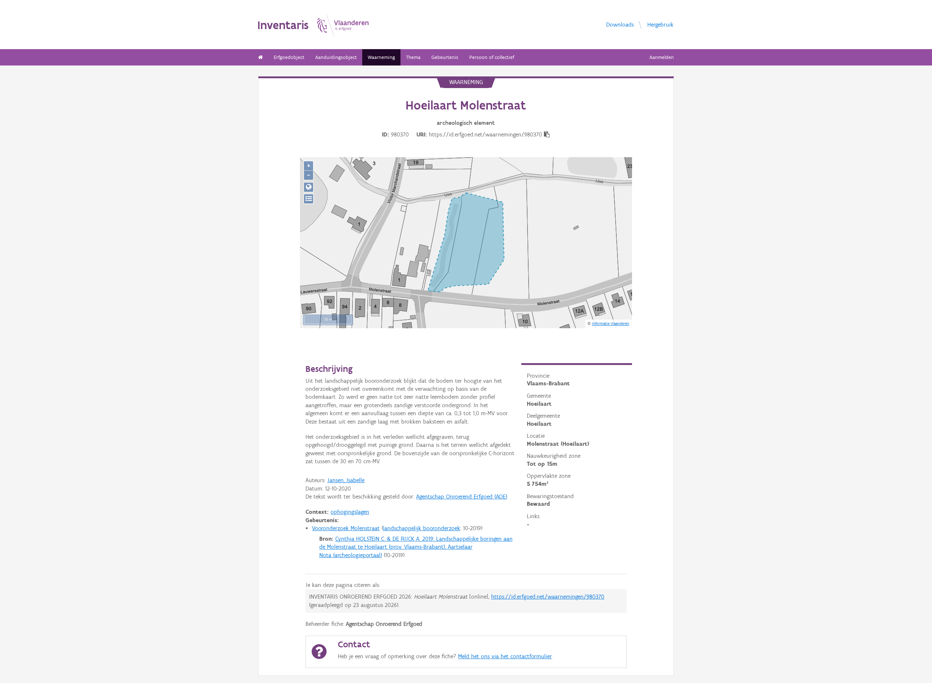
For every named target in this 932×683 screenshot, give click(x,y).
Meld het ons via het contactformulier (505, 656)
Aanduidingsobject (336, 57)
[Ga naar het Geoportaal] (308, 187)
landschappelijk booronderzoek (421, 528)
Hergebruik (660, 24)
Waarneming (381, 57)
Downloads (620, 24)
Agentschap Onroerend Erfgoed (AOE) (461, 496)
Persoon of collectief (491, 57)
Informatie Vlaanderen (610, 323)
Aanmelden (661, 57)
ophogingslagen (350, 511)
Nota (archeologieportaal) (350, 555)
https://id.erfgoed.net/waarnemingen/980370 (547, 596)
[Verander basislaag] (308, 198)
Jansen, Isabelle (345, 480)
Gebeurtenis (444, 57)
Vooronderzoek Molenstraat (346, 528)
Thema (413, 57)
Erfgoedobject (289, 57)
